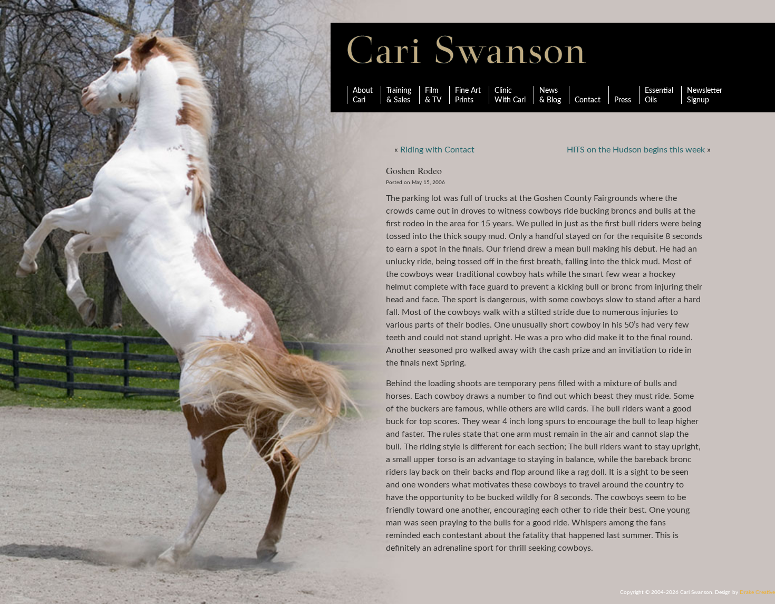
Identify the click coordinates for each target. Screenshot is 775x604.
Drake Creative (757, 592)
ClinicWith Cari (510, 95)
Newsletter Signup (704, 95)
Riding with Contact (437, 150)
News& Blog (550, 95)
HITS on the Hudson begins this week (636, 150)
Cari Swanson (467, 49)
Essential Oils (659, 95)
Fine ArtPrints (468, 95)
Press (622, 100)
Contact (587, 100)
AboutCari (363, 95)
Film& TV (433, 95)
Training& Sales (398, 95)
